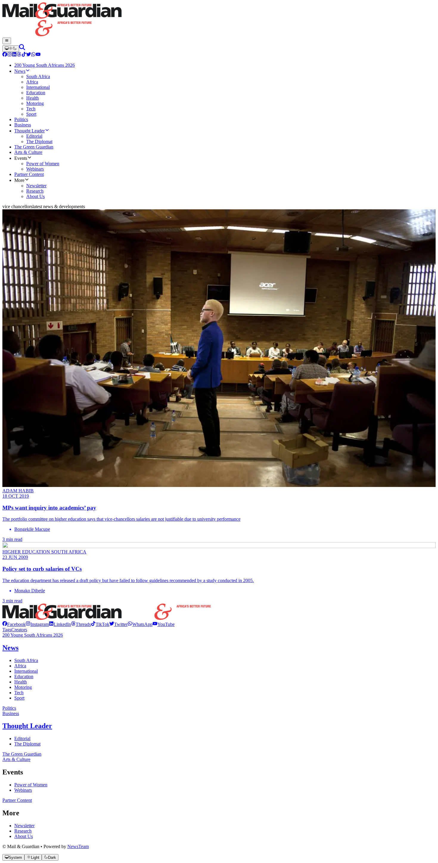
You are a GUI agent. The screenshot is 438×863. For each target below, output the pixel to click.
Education (23, 676)
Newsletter (24, 825)
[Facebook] (4, 55)
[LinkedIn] (14, 55)
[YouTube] (38, 55)
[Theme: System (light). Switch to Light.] (10, 48)
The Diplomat (27, 743)
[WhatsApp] (33, 55)
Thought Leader (27, 726)
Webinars (23, 790)
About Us (23, 836)
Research (23, 830)
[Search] (22, 48)
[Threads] (19, 55)
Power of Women (30, 784)
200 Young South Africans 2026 (32, 635)
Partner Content (17, 800)
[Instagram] (9, 55)
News (10, 648)
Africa (20, 665)
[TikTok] (23, 55)
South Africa (26, 660)
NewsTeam (78, 846)
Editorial (22, 738)
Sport (19, 697)
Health (20, 681)
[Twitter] (28, 55)
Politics (9, 708)
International (26, 671)
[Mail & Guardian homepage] (219, 20)
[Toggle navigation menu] (6, 41)
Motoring (23, 687)
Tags (6, 629)
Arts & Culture (16, 759)
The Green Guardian (21, 754)
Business (10, 713)
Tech (19, 692)
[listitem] (14, 624)
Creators (19, 629)
